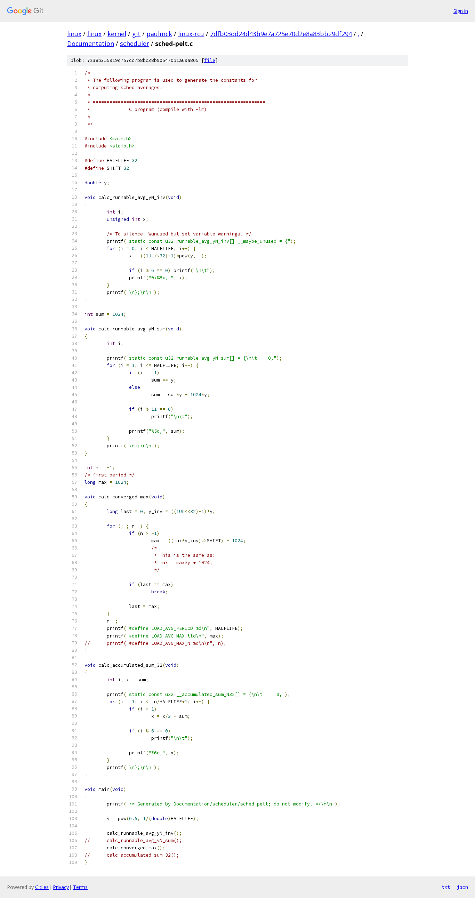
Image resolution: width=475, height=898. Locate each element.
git (136, 34)
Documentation (90, 43)
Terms (80, 887)
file (209, 60)
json (462, 887)
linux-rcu (191, 34)
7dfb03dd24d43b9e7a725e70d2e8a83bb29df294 (281, 34)
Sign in (460, 11)
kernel (116, 34)
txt (446, 887)
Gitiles (42, 887)
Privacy (61, 887)
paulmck (159, 34)
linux (74, 34)
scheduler (134, 43)
